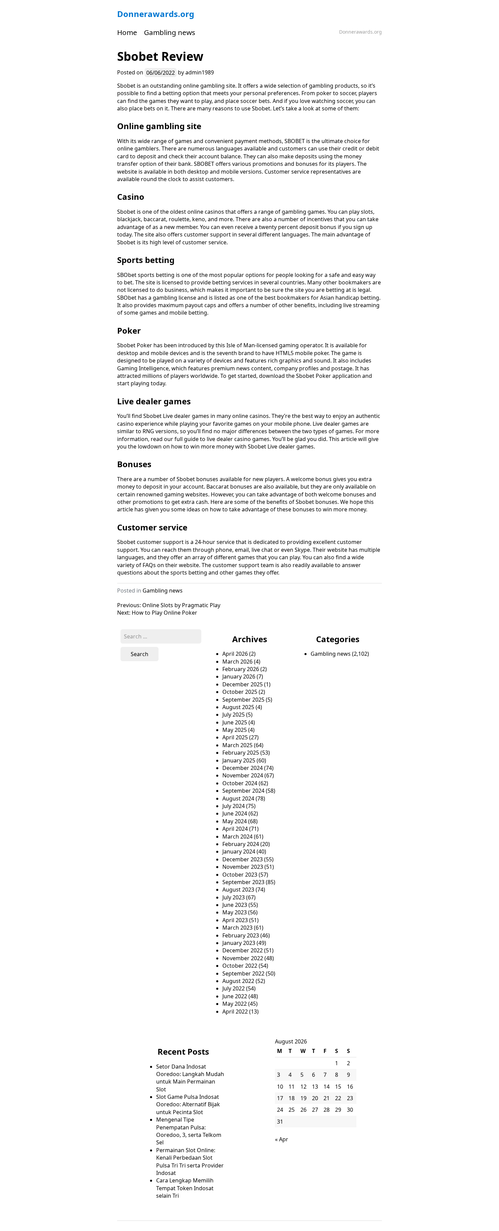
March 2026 (237, 661)
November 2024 (242, 775)
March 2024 (237, 836)
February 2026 (240, 669)
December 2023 (242, 859)
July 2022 (233, 988)
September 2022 (243, 973)
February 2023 (240, 935)
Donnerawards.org (155, 13)
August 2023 (238, 889)
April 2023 (235, 920)
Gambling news (169, 32)
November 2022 (242, 958)
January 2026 (238, 676)
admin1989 (199, 72)
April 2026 (235, 653)
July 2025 (233, 714)
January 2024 (238, 851)
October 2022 (239, 965)
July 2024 (233, 806)
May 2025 (234, 730)
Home (127, 32)
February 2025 (240, 752)
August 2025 (238, 707)
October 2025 (239, 692)
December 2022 (242, 950)
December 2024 (242, 768)
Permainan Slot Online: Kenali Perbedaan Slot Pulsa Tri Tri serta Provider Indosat (190, 1161)
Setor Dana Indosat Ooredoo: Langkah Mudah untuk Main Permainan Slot (190, 1078)
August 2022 (238, 981)
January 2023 (238, 943)
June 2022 (234, 996)
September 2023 (243, 882)
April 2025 (235, 737)
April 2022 (235, 1011)
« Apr (281, 1139)
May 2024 (234, 821)
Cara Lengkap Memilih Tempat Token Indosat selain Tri (185, 1188)
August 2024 (238, 798)
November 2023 (242, 867)
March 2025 (237, 745)
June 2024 (234, 813)
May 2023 (234, 912)
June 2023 (234, 905)
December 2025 (242, 684)
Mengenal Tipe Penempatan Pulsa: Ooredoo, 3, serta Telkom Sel (188, 1131)
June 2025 (234, 722)
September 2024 (243, 790)
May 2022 (234, 1003)
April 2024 (235, 828)
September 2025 (243, 699)
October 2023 (239, 874)
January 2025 (238, 760)
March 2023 (237, 927)
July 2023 (233, 897)
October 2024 (239, 783)
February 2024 (240, 844)
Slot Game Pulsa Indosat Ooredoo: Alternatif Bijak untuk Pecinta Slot (188, 1104)
